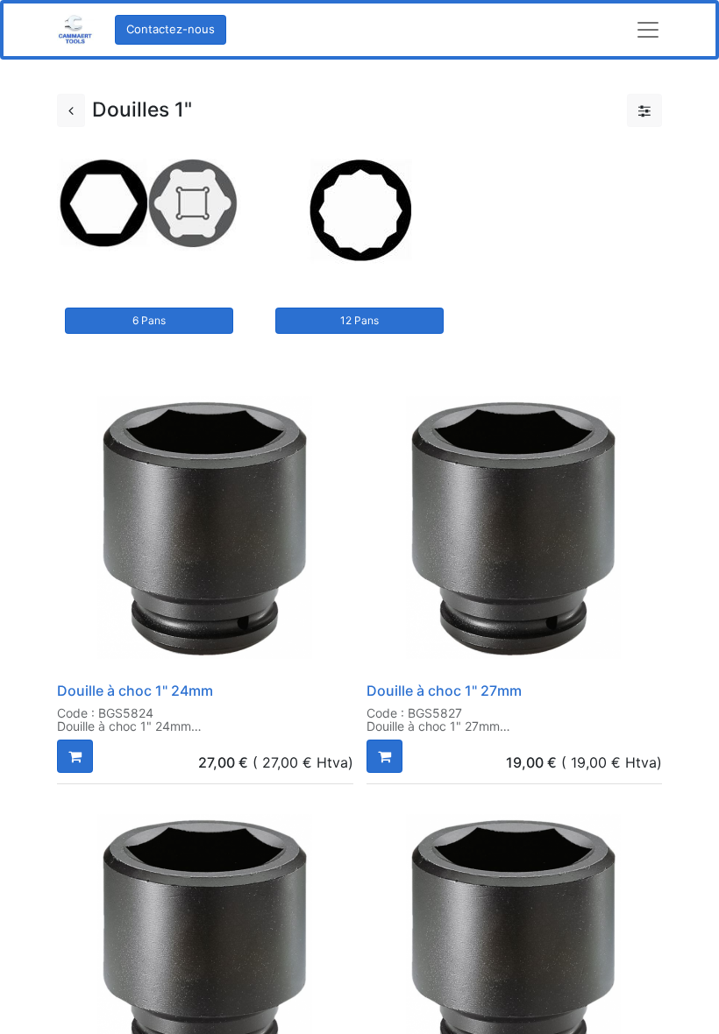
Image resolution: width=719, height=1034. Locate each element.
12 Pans (359, 320)
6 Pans (149, 320)
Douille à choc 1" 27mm (444, 690)
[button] (75, 756)
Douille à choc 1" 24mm (135, 690)
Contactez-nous (170, 29)
